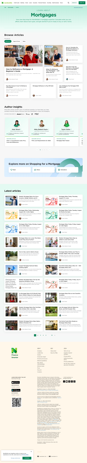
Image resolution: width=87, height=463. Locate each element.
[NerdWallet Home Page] (7, 2)
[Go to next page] (55, 335)
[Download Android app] (16, 390)
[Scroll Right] (50, 150)
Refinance (8, 41)
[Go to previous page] (32, 335)
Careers (39, 354)
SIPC (57, 419)
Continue (26, 458)
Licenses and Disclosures (53, 390)
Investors (39, 371)
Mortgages (10, 7)
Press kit (39, 370)
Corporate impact (41, 356)
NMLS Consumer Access (42, 390)
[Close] (31, 451)
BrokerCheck (49, 424)
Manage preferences (15, 458)
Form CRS (51, 421)
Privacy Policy (43, 422)
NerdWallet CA (54, 456)
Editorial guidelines (42, 360)
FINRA (54, 419)
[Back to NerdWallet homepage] (5, 7)
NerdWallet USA (43, 456)
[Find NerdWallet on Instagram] (69, 381)
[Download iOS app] (16, 382)
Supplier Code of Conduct (68, 353)
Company (39, 350)
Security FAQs (54, 352)
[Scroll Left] (37, 150)
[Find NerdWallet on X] (64, 381)
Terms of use (67, 350)
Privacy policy (67, 356)
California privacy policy (68, 359)
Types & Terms (16, 41)
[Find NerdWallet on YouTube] (67, 381)
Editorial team (40, 366)
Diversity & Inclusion (42, 358)
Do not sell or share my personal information (69, 364)
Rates (24, 41)
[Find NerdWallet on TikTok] (74, 381)
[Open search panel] (68, 2)
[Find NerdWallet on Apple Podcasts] (72, 381)
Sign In (74, 2)
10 (52, 335)
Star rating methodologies (41, 363)
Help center (53, 350)
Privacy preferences (69, 361)
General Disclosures (54, 423)
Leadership (40, 352)
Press (38, 368)
